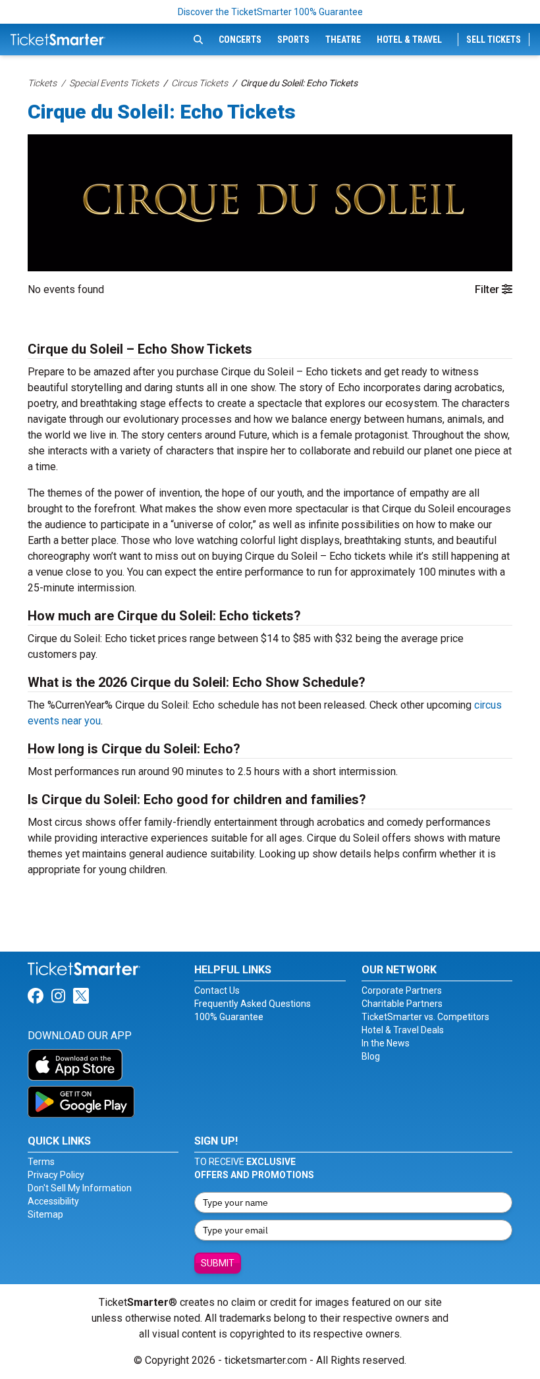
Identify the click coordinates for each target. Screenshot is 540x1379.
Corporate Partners (402, 990)
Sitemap (45, 1214)
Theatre (343, 39)
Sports (293, 39)
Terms (41, 1161)
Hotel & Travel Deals (403, 1030)
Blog (371, 1056)
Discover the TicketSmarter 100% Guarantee (270, 12)
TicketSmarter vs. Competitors (425, 1017)
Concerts (240, 39)
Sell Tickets (493, 39)
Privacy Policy (56, 1175)
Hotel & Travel (409, 39)
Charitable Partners (402, 1003)
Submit (217, 1263)
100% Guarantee (228, 1017)
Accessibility (53, 1201)
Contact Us (217, 990)
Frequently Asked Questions (252, 1003)
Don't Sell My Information (80, 1188)
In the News (386, 1043)
